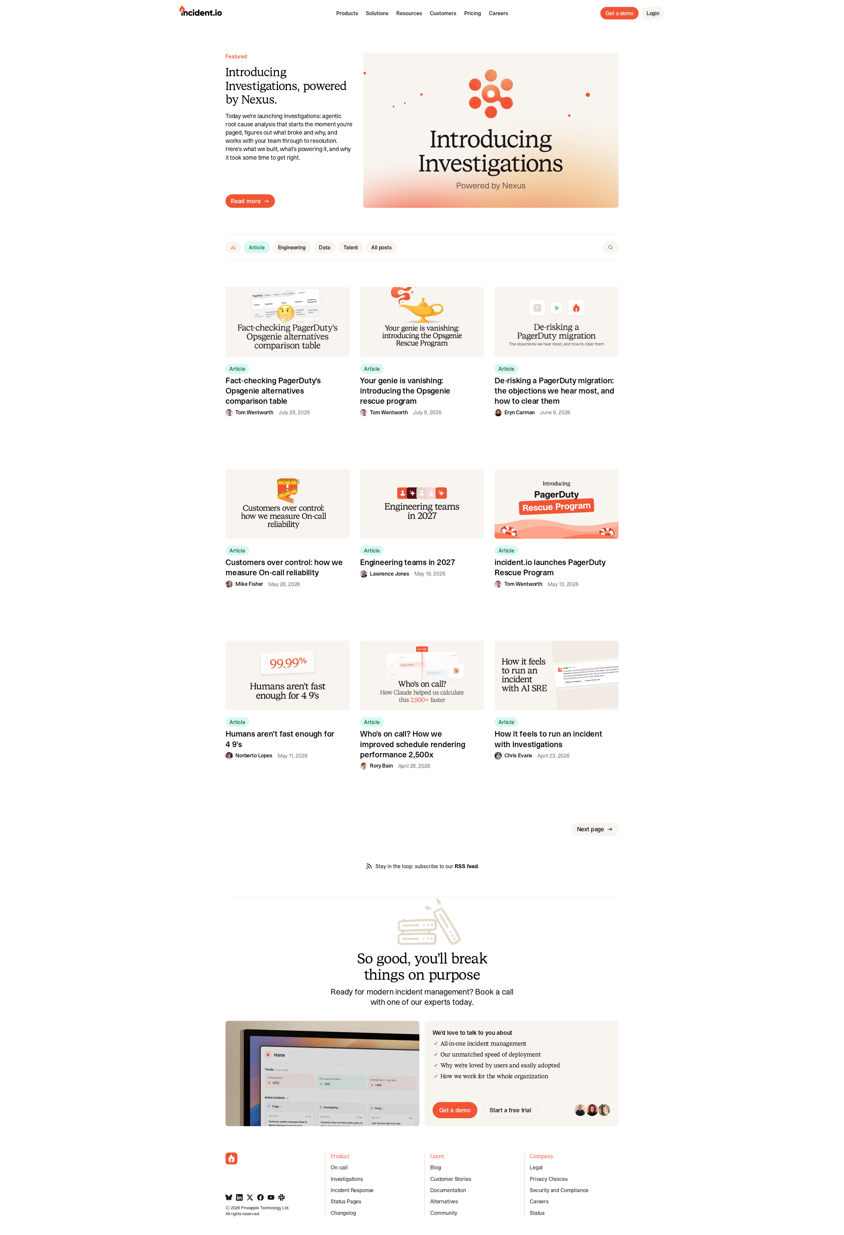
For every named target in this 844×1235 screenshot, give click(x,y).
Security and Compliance (559, 1190)
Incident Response (352, 1190)
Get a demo (619, 13)
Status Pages (346, 1201)
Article (257, 247)
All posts (381, 247)
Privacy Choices (549, 1179)
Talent (351, 247)
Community (443, 1213)
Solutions (377, 13)
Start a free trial (510, 1110)
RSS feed (466, 866)
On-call (339, 1167)
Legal (536, 1167)
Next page (590, 829)
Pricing (472, 13)
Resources (409, 13)
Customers (443, 13)
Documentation (448, 1190)
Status (537, 1213)
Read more (245, 201)
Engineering (292, 247)
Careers (498, 13)
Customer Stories (450, 1179)
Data (324, 247)
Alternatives (444, 1201)
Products (347, 13)
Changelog (343, 1213)
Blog (435, 1167)
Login (653, 13)
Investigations (347, 1179)
